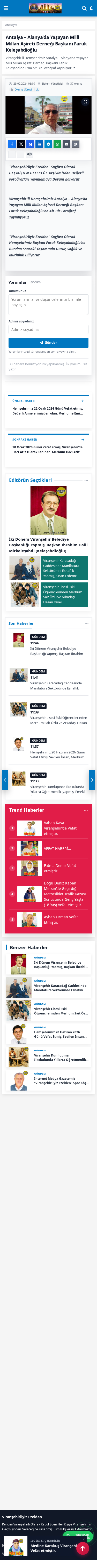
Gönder (51, 342)
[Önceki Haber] (5, 780)
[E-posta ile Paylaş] (66, 144)
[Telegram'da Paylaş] (48, 144)
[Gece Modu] (91, 8)
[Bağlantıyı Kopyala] (75, 144)
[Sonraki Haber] (92, 780)
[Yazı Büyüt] (20, 154)
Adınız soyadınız (21, 321)
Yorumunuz (17, 291)
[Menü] (6, 8)
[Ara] (84, 8)
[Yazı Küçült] (12, 154)
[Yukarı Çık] (82, 1548)
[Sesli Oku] (29, 154)
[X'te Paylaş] (21, 144)
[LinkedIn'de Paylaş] (39, 144)
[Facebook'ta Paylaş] (12, 144)
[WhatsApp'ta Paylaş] (57, 144)
